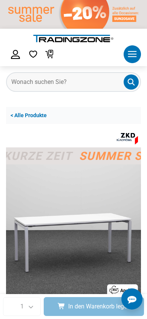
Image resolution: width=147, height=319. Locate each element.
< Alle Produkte (29, 115)
